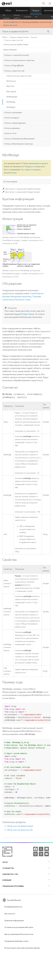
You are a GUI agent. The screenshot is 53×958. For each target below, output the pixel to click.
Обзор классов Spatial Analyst (15, 45)
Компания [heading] (6, 880)
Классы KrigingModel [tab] (14, 65)
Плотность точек (22, 299)
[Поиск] (43, 3)
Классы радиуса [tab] (12, 118)
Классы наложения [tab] (13, 112)
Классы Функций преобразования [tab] (19, 139)
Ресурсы (36, 10)
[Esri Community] (35, 854)
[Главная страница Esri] (7, 4)
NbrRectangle (11, 97)
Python (5, 37)
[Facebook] (35, 849)
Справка (27, 17)
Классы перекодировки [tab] (15, 123)
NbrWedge (10, 102)
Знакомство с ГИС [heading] (10, 874)
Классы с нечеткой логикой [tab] (17, 55)
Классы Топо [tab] (10, 133)
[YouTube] (46, 854)
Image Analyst (27, 314)
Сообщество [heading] (8, 868)
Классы (34, 37)
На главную (6, 16)
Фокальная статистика (20, 296)
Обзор (8, 10)
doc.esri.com (11, 25)
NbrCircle (10, 86)
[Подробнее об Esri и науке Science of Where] (7, 852)
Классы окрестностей (14, 40)
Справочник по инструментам (41, 16)
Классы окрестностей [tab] (14, 71)
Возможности (22, 10)
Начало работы (17, 16)
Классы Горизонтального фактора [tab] (20, 60)
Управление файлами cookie (16, 941)
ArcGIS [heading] (5, 862)
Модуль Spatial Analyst (19, 37)
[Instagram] (41, 854)
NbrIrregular (11, 92)
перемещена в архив (37, 163)
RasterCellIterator (10, 50)
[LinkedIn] (46, 849)
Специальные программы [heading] (13, 886)
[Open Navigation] (50, 3)
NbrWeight (10, 107)
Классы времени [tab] (12, 128)
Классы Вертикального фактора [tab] (19, 144)
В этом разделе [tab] (10, 181)
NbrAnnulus (11, 81)
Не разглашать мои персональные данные (22, 948)
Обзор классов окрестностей (18, 76)
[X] (41, 849)
